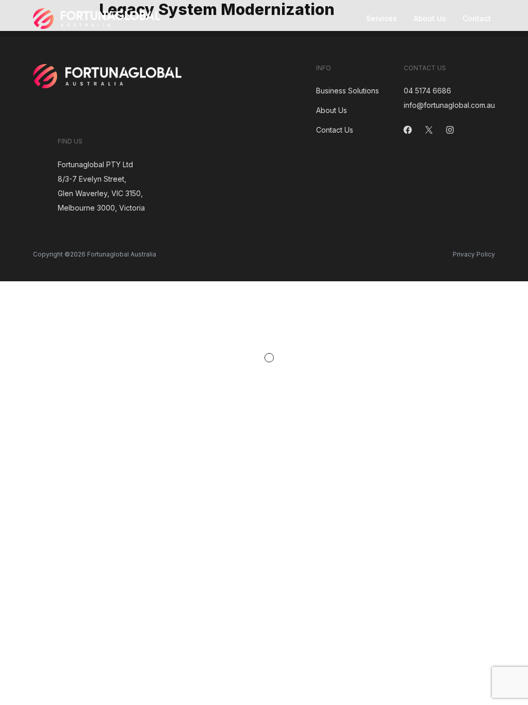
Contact (477, 18)
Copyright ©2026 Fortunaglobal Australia (94, 254)
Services (381, 18)
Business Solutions (347, 90)
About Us (430, 18)
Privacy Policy (474, 254)
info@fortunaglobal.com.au (449, 105)
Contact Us (334, 129)
